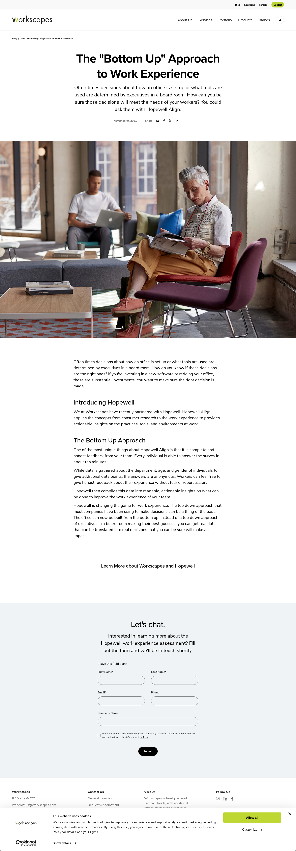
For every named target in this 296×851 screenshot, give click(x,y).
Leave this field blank (112, 663)
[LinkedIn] (225, 799)
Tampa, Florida (154, 803)
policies (144, 737)
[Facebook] (232, 799)
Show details (62, 843)
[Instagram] (217, 798)
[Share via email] (157, 121)
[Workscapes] (32, 20)
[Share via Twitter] (170, 120)
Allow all (252, 817)
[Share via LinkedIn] (177, 120)
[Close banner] (289, 813)
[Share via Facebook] (164, 120)
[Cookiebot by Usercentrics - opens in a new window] (26, 843)
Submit (148, 751)
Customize (249, 829)
